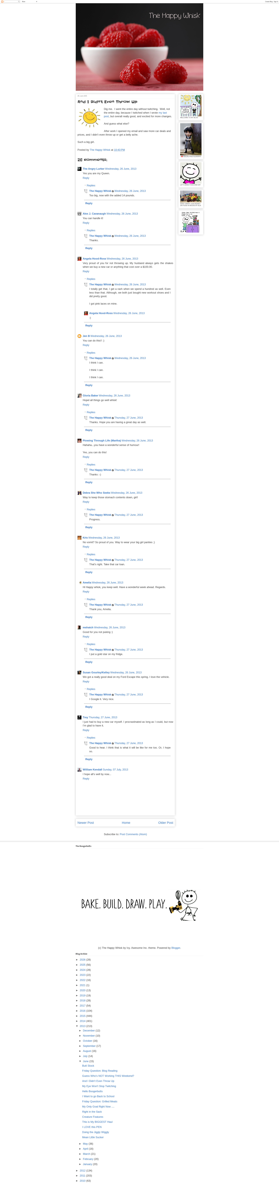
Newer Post (85, 822)
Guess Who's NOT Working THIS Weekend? (108, 1075)
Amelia (87, 582)
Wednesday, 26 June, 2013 (120, 168)
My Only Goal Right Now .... (98, 1106)
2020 (83, 990)
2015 (83, 1015)
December (89, 1030)
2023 (83, 974)
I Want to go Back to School (98, 1096)
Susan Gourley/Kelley (96, 672)
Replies (91, 185)
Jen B (86, 335)
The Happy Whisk (100, 190)
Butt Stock (88, 1065)
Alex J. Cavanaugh (94, 213)
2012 (83, 1170)
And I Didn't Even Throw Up (98, 1081)
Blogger (175, 947)
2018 (83, 1000)
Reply (86, 177)
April (86, 1148)
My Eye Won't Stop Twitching (99, 1086)
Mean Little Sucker (93, 1137)
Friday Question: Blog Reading (99, 1070)
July (85, 1056)
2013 (83, 1026)
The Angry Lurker (93, 168)
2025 (83, 964)
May (86, 1143)
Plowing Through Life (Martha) (102, 440)
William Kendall (92, 769)
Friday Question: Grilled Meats (99, 1101)
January (88, 1164)
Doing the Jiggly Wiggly (95, 1132)
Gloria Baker (90, 395)
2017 (83, 1005)
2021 (83, 985)
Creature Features (92, 1116)
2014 (83, 1021)
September (89, 1045)
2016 (83, 1010)
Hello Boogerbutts (92, 1091)
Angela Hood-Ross (94, 258)
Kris (85, 537)
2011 (83, 1175)
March (87, 1153)
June (86, 1061)
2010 (83, 1180)
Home (126, 822)
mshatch (88, 627)
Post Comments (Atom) (133, 834)
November (89, 1035)
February (88, 1159)
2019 (83, 995)
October (88, 1040)
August (87, 1050)
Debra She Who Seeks (96, 492)
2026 (83, 959)
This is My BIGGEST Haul (97, 1121)
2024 (83, 969)
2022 (83, 980)
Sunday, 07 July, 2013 (115, 769)
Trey (85, 717)
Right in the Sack (92, 1111)
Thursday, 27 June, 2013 (128, 417)
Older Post (165, 822)
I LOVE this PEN (92, 1126)
